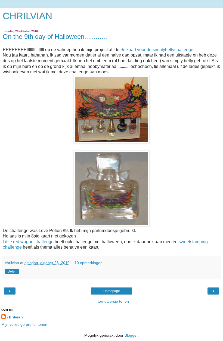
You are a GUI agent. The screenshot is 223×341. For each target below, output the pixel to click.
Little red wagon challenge (28, 241)
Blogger (131, 335)
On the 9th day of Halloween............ (55, 36)
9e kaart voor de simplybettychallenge (156, 49)
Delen (12, 271)
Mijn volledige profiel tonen (24, 324)
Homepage (111, 291)
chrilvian (15, 317)
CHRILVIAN (27, 16)
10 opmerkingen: (89, 263)
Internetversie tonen (111, 301)
